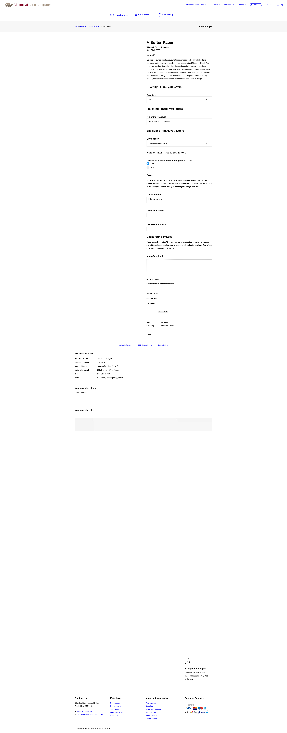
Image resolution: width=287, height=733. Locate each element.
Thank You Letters (94, 26)
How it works (121, 15)
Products (83, 26)
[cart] (281, 5)
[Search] (278, 5)
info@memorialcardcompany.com (90, 714)
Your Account (151, 703)
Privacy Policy (151, 716)
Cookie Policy (151, 719)
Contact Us (241, 5)
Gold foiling (167, 15)
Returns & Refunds (153, 709)
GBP (267, 5)
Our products (115, 703)
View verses (143, 15)
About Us (216, 5)
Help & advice (115, 706)
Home (77, 26)
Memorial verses (116, 712)
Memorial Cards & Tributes (196, 5)
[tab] (125, 346)
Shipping (149, 706)
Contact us (114, 716)
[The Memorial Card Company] (27, 5)
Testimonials (229, 5)
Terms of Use (151, 712)
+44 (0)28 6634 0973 (84, 711)
